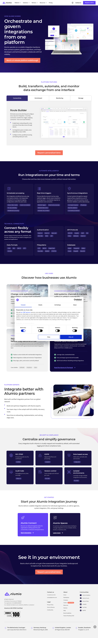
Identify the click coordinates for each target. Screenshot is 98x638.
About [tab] (75, 305)
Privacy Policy (50, 605)
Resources (65, 605)
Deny (48, 337)
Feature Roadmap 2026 (68, 616)
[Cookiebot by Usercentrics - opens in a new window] (75, 300)
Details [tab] (40, 305)
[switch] (40, 330)
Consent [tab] (23, 305)
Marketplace (66, 597)
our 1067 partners (26, 312)
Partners (65, 608)
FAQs (64, 610)
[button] (18, 2)
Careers (68, 602)
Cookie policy (50, 610)
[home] (7, 2)
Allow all (71, 337)
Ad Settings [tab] (57, 305)
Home (64, 595)
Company (65, 600)
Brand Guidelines (67, 613)
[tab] (17, 98)
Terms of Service (51, 607)
